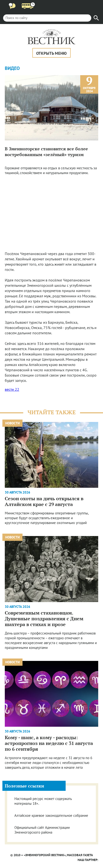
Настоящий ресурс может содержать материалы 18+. (43, 801)
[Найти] (96, 18)
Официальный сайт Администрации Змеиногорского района (42, 830)
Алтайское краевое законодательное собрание (51, 815)
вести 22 (12, 389)
